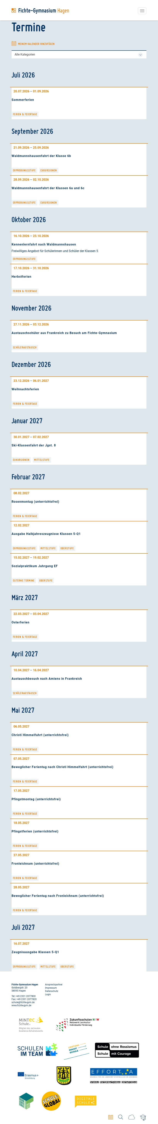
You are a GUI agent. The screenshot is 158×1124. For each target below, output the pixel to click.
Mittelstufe (42, 460)
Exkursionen (48, 170)
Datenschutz (51, 991)
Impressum (51, 988)
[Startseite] (40, 11)
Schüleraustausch (25, 347)
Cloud (131, 1117)
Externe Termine (24, 580)
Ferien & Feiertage (25, 114)
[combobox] (79, 54)
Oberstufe (67, 548)
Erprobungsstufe (24, 170)
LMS (143, 1118)
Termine (110, 1117)
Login (48, 994)
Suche (120, 1117)
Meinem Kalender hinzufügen (36, 44)
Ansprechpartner (53, 984)
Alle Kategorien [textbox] (25, 54)
